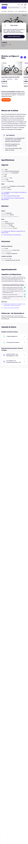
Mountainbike (11, 11)
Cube (16, 11)
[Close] (15, 1)
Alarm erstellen (6, 99)
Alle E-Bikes (4, 11)
